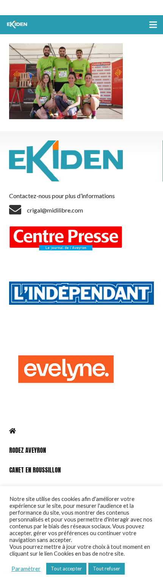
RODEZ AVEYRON (27, 450)
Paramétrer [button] (26, 569)
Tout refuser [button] (106, 569)
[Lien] (18, 24)
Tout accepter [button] (66, 569)
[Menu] (153, 24)
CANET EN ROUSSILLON (35, 469)
